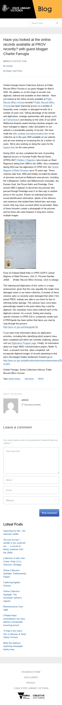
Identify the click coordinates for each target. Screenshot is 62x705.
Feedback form (31, 672)
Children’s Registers (26, 160)
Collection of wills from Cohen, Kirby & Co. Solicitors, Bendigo (14, 561)
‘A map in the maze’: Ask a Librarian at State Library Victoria (14, 634)
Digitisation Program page (24, 343)
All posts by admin (32, 404)
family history (14, 379)
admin (9, 66)
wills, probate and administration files (30, 133)
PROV (41, 379)
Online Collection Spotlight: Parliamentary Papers (14, 573)
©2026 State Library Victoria (31, 688)
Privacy (31, 683)
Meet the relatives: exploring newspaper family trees (13, 646)
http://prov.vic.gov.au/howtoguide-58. (20, 327)
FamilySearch (13, 120)
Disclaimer (31, 677)
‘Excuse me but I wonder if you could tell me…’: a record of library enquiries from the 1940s (14, 546)
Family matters (14, 70)
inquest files (9, 147)
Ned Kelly (29, 379)
